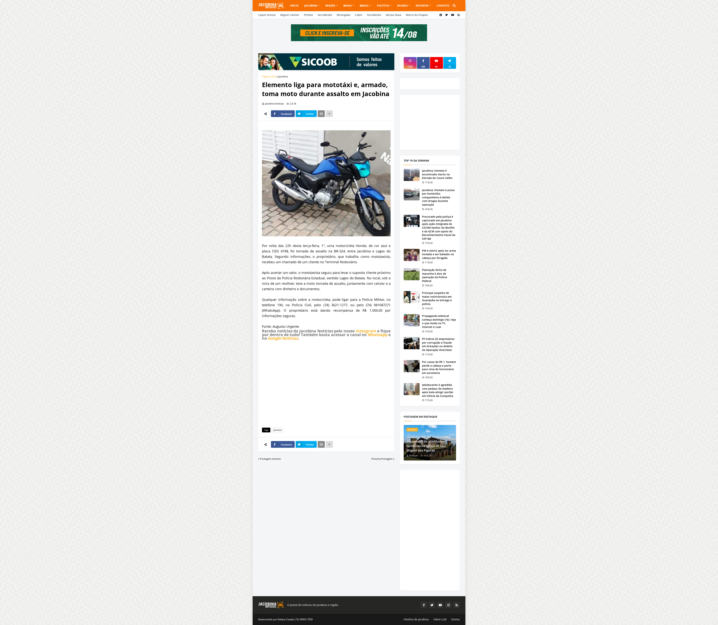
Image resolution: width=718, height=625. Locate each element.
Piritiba (308, 15)
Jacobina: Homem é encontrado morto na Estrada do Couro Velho (437, 174)
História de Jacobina (416, 619)
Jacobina (283, 76)
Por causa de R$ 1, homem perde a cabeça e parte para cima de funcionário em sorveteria (439, 367)
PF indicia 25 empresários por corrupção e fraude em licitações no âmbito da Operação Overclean (438, 344)
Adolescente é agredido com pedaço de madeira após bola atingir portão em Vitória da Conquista (437, 390)
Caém (358, 15)
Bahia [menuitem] (347, 5)
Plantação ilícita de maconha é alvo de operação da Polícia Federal (434, 275)
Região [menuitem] (330, 5)
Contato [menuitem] (443, 5)
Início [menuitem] (294, 5)
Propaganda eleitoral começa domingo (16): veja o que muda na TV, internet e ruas (439, 321)
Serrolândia (324, 15)
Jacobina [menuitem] (310, 5)
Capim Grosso (267, 15)
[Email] (321, 113)
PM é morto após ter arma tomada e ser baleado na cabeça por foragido (439, 254)
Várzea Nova (393, 15)
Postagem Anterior (270, 458)
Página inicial (269, 76)
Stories (455, 619)
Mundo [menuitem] (402, 5)
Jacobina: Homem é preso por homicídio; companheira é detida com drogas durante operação (438, 197)
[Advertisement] (326, 383)
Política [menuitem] (383, 5)
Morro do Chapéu (417, 15)
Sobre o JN (440, 619)
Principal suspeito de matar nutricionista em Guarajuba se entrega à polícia (437, 298)
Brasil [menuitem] (364, 5)
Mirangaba (343, 15)
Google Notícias (283, 338)
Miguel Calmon (289, 15)
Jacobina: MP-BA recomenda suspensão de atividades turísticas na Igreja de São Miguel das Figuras (427, 443)
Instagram (366, 331)
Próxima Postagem (381, 458)
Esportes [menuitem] (422, 5)
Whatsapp (377, 334)
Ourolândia (374, 15)
